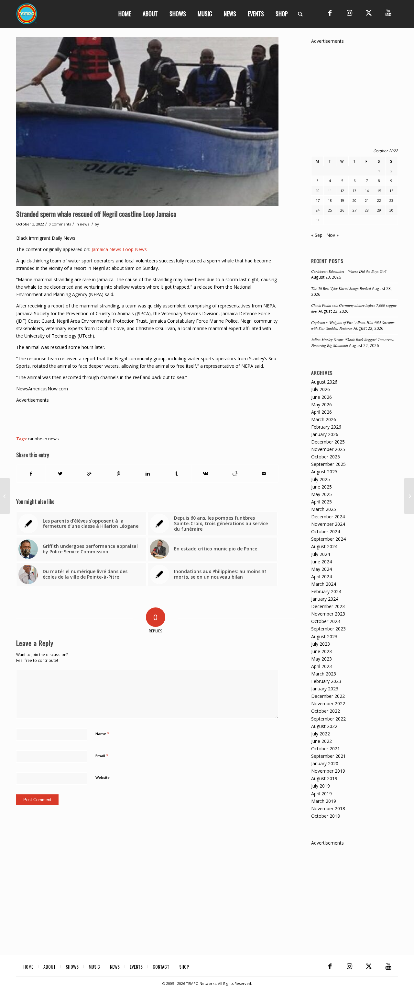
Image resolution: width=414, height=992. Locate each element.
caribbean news (43, 439)
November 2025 (328, 449)
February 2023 (326, 681)
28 (367, 210)
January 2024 (324, 599)
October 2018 (325, 816)
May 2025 (321, 494)
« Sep (316, 235)
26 (342, 210)
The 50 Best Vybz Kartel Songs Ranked (341, 288)
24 (318, 210)
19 (342, 200)
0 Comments (60, 224)
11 (330, 190)
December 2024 (328, 516)
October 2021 (325, 748)
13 (354, 190)
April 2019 (321, 793)
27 (354, 210)
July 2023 (320, 644)
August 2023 (324, 636)
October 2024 (325, 531)
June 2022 (321, 741)
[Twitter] (368, 13)
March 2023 (323, 674)
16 (391, 190)
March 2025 (323, 509)
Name (102, 733)
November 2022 (328, 703)
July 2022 (320, 734)
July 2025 (320, 479)
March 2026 (323, 419)
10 (318, 190)
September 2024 (328, 539)
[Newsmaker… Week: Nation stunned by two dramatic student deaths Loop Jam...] (409, 496)
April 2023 (321, 666)
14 (367, 190)
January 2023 (324, 689)
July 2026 (320, 389)
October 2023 (325, 621)
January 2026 (324, 434)
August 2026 (324, 382)
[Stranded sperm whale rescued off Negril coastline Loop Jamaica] (147, 121)
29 (379, 210)
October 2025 (325, 457)
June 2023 (321, 651)
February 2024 (326, 591)
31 (318, 219)
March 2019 (323, 801)
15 (379, 190)
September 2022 (328, 719)
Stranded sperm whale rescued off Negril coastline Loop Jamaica (96, 214)
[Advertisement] (134, 418)
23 (391, 200)
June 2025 (321, 487)
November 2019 (328, 771)
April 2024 (321, 576)
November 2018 (328, 808)
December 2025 (328, 442)
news (84, 224)
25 (330, 210)
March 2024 (323, 584)
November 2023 (328, 614)
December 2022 (328, 696)
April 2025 (321, 502)
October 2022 (325, 711)
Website (102, 777)
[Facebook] (330, 13)
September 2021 (328, 756)
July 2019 (320, 786)
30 (391, 210)
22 (379, 200)
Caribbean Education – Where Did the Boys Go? (349, 271)
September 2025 (328, 464)
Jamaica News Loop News (119, 249)
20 (354, 200)
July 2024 (320, 554)
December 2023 (328, 606)
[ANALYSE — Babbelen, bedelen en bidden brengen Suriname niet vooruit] (5, 496)
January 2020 (324, 763)
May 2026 (321, 404)
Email (101, 755)
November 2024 (328, 524)
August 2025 (324, 471)
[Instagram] (349, 13)
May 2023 (321, 659)
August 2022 (324, 726)
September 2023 (328, 629)
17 (318, 200)
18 (330, 200)
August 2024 (324, 546)
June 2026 (321, 397)
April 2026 (321, 412)
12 (342, 190)
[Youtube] (388, 13)
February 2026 (326, 427)
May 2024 (321, 569)
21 (367, 200)
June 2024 (321, 562)
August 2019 (324, 778)
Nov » (332, 235)
